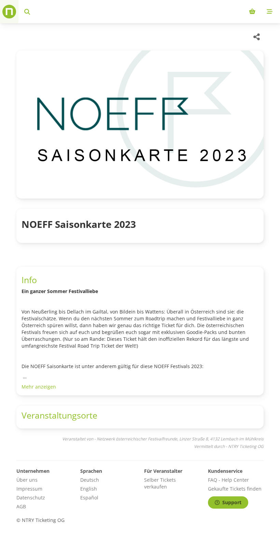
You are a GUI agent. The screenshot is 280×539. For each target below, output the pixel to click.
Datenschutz (30, 497)
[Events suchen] (27, 11)
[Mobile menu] (269, 11)
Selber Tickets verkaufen (160, 483)
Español (89, 497)
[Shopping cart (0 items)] (252, 11)
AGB (21, 506)
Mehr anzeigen (39, 386)
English (88, 488)
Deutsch (89, 480)
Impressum (29, 488)
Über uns (27, 480)
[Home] (9, 11)
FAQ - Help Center (228, 480)
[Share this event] (257, 37)
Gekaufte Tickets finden (235, 488)
